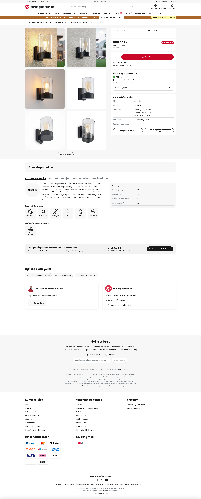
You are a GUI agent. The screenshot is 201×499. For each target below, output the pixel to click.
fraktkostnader (103, 490)
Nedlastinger (100, 178)
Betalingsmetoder (32, 412)
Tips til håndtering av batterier (116, 484)
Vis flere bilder (65, 154)
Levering (28, 419)
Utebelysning (44, 22)
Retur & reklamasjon (33, 426)
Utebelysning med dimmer (86, 275)
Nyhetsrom (90, 430)
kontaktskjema (81, 386)
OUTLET (152, 13)
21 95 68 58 (114, 248)
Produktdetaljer (59, 178)
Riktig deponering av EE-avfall (136, 484)
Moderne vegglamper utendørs (38, 275)
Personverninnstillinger (62, 484)
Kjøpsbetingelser (134, 408)
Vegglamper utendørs (56, 22)
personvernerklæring (117, 386)
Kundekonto (30, 422)
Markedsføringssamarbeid (87, 408)
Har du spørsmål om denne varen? (160, 130)
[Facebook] (94, 480)
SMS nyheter (81, 415)
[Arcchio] (32, 190)
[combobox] (103, 6)
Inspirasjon (80, 430)
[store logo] (40, 7)
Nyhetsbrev (81, 412)
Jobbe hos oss (82, 419)
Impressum (131, 412)
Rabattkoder (81, 426)
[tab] (35, 178)
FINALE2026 (111, 18)
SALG (117, 13)
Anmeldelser (81, 422)
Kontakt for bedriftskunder (160, 249)
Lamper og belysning (32, 22)
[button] (45, 89)
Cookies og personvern (136, 404)
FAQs (27, 404)
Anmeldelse (81, 178)
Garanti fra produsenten (35, 430)
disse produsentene (123, 369)
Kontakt (28, 408)
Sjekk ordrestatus (32, 415)
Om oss (79, 404)
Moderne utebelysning (63, 275)
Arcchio (137, 101)
